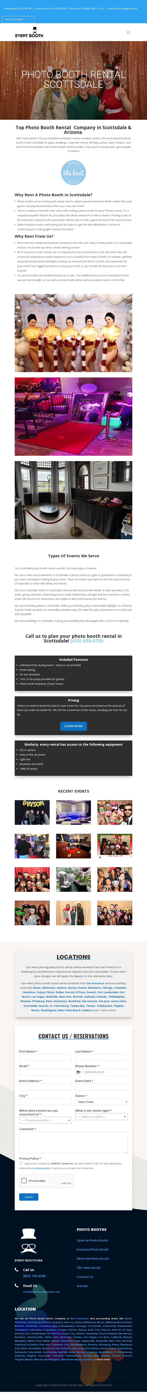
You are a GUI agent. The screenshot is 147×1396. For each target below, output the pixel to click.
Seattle (43, 1005)
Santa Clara (118, 1001)
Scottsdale (30, 1005)
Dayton (106, 1329)
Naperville (88, 1341)
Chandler (31, 1326)
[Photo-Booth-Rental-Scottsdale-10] (32, 891)
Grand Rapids (108, 1333)
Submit (29, 1197)
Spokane (91, 1352)
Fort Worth (53, 1333)
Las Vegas (38, 996)
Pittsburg (38, 1001)
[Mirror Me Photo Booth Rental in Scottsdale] (73, 454)
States (81, 1096)
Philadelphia (117, 996)
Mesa (46, 1341)
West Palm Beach (69, 1010)
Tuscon (127, 1355)
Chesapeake (66, 1326)
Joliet (47, 1337)
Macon (127, 1337)
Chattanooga (48, 1326)
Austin (82, 987)
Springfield (105, 1352)
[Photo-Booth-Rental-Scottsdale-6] (114, 891)
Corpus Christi (45, 992)
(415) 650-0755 (59, 8)
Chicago (107, 987)
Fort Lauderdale (108, 992)
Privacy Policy (30, 1158)
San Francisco (95, 983)
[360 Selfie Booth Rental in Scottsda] (73, 857)
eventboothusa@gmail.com (122, 8)
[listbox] (45, 1120)
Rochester (60, 1001)
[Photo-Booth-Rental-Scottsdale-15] (114, 824)
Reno (49, 1001)
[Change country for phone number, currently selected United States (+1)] (79, 1072)
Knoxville (65, 1337)
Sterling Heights (25, 1355)
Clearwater (124, 1326)
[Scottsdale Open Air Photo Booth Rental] (73, 924)
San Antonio (89, 1001)
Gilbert (80, 1333)
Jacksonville (34, 1337)
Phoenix (25, 1001)
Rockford (74, 1001)
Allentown (48, 987)
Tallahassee (104, 1005)
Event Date (84, 1081)
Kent (56, 1337)
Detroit (70, 992)
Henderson (125, 1333)
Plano (115, 1344)
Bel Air (101, 1322)
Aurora (72, 987)
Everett (91, 992)
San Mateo (92, 1348)
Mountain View (70, 1341)
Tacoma (57, 1355)
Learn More (73, 726)
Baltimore (94, 987)
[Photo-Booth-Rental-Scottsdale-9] (114, 857)
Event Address (30, 1081)
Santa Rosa (124, 1348)
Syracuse (44, 1355)
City (23, 1096)
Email (24, 1066)
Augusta (57, 1322)
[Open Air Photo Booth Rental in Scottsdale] (32, 824)
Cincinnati (94, 1326)
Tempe (90, 1005)
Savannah (34, 1352)
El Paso (80, 992)
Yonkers (87, 1010)
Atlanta (62, 987)
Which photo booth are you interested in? (38, 1112)
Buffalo (19, 1326)
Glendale (92, 1333)
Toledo (116, 1355)
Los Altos (104, 1337)
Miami (56, 1341)
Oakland (89, 996)
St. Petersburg (59, 1005)
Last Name (84, 1051)
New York (65, 996)
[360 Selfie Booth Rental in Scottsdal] (73, 824)
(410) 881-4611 (26, 8)
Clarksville (109, 1326)
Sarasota (21, 1352)
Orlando (101, 996)
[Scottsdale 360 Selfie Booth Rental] (73, 538)
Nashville (52, 996)
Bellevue (111, 1322)
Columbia (120, 987)
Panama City (60, 1344)
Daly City (94, 1329)
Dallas (60, 992)
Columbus (28, 992)
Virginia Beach (24, 1359)
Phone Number (87, 1066)
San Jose (104, 1001)
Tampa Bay (77, 1005)
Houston (20, 1337)
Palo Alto (45, 1344)
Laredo (77, 1337)
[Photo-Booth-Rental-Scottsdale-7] (32, 924)
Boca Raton (124, 1322)
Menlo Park (35, 1341)
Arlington (34, 1322)
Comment (27, 1129)
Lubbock (116, 1337)
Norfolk (78, 996)
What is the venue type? (93, 1111)
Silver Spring (76, 1352)
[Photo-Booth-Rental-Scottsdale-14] (114, 924)
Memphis (20, 1341)
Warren (38, 1359)
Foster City (68, 1333)
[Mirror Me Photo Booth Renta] (32, 857)
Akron (37, 987)
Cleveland (21, 1329)
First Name (28, 1051)
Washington (48, 1010)
